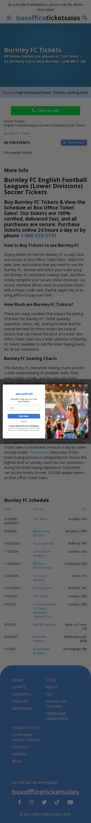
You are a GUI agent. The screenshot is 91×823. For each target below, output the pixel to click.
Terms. (38, 430)
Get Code (23, 416)
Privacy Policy (33, 430)
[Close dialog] (86, 387)
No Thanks (24, 422)
